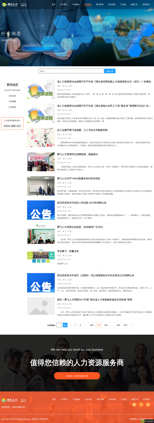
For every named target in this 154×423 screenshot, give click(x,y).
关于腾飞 (63, 4)
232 (118, 325)
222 (91, 325)
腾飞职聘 (99, 4)
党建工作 (134, 4)
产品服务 (75, 4)
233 (125, 325)
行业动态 (87, 4)
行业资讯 (12, 107)
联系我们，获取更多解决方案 (77, 376)
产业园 (123, 4)
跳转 (65, 325)
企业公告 (12, 95)
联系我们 (146, 4)
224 (106, 325)
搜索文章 (109, 71)
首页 (53, 4)
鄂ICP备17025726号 (40, 419)
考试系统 (112, 4)
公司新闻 (12, 101)
